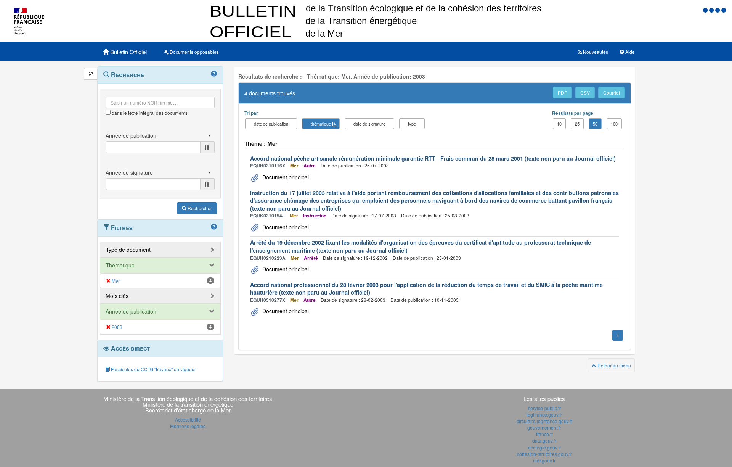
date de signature (369, 124)
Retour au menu (613, 365)
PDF (562, 92)
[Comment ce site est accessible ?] (706, 10)
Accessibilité (188, 419)
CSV (585, 92)
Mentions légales (187, 426)
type (412, 124)
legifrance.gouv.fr (544, 414)
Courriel (611, 92)
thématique (321, 124)
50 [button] (595, 124)
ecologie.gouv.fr (544, 447)
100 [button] (614, 124)
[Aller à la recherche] (718, 10)
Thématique (120, 265)
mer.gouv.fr (544, 460)
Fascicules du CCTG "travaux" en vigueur (153, 369)
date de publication (271, 124)
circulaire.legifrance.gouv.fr (544, 421)
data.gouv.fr (544, 440)
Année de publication (131, 311)
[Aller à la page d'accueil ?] (723, 10)
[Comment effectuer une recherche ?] (214, 74)
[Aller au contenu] (712, 10)
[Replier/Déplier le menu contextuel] (91, 74)
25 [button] (577, 124)
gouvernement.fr (544, 427)
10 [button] (559, 124)
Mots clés (117, 296)
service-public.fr (544, 408)
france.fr (544, 434)
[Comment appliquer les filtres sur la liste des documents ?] (214, 227)
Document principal (285, 177)
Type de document (128, 249)
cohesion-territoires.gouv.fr (544, 454)
